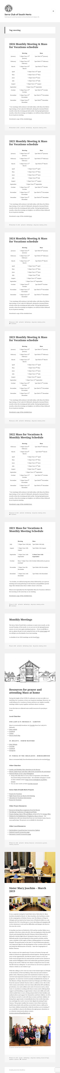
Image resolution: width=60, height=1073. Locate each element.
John (21, 1057)
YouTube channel (33, 783)
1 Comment (13, 323)
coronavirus (40, 843)
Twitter (11, 733)
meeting (41, 127)
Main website (13, 729)
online (44, 127)
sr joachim (16, 1059)
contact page (43, 631)
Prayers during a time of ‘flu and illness (20, 814)
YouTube (11, 746)
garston (36, 127)
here (30, 119)
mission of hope (45, 1057)
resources (16, 844)
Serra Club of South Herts (18, 14)
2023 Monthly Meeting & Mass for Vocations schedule (28, 338)
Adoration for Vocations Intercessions (20, 798)
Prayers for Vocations (15, 794)
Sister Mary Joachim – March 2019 (27, 889)
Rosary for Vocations (15, 800)
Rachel (23, 127)
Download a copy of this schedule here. (20, 504)
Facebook (12, 731)
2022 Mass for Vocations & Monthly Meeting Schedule (26, 436)
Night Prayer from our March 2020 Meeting (22, 796)
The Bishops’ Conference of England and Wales (23, 812)
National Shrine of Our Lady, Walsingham (21, 773)
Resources (31, 843)
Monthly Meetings (20, 619)
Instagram (12, 750)
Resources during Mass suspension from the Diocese (24, 810)
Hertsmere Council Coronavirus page (20, 834)
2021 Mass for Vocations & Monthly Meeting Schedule (26, 529)
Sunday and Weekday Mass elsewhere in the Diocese (24, 769)
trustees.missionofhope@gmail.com (19, 1013)
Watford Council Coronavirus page (19, 832)
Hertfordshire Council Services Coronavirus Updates (24, 830)
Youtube (32, 725)
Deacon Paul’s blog (14, 735)
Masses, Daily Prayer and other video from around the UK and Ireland (29, 771)
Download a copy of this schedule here (20, 412)
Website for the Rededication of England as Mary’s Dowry (26, 816)
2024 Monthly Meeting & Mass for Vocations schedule (28, 240)
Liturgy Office (47, 814)
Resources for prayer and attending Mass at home (25, 691)
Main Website (13, 744)
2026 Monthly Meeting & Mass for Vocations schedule (28, 45)
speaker (11, 1059)
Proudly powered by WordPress (17, 1070)
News (30, 646)
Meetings (29, 127)
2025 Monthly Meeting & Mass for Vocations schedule (28, 143)
